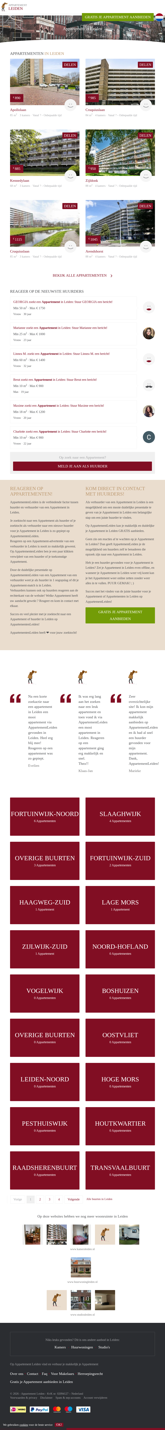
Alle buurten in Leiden (99, 1199)
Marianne (149, 333)
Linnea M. (149, 359)
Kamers (60, 1347)
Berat (149, 385)
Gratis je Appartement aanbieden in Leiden (41, 1382)
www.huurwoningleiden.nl (82, 1281)
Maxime (149, 411)
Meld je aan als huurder (82, 466)
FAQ (76, 16)
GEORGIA (149, 307)
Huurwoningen (82, 1347)
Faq (44, 1374)
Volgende (74, 1199)
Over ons (16, 1374)
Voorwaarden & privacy (23, 1397)
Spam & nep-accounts (68, 1397)
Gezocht (62, 16)
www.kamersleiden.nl (82, 1249)
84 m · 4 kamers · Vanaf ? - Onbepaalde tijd (111, 115)
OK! (59, 1424)
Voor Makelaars (62, 1374)
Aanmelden (21, 16)
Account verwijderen (95, 1397)
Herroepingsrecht (90, 1374)
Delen (70, 65)
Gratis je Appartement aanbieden (118, 17)
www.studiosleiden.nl (82, 1314)
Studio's (104, 1347)
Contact (32, 1374)
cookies (24, 1424)
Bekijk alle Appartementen (80, 275)
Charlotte (149, 437)
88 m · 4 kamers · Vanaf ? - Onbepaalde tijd (111, 185)
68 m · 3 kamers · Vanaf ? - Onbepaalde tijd (36, 185)
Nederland (77, 1393)
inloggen (43, 16)
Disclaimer (46, 1397)
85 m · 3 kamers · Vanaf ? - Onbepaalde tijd (36, 115)
